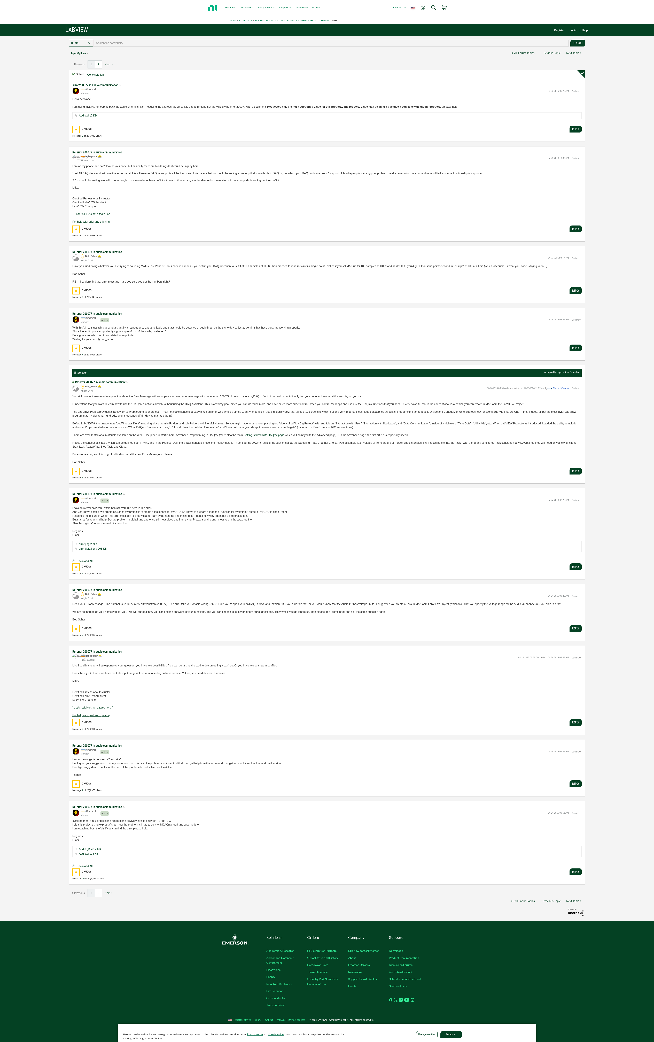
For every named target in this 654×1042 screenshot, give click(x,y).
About (352, 958)
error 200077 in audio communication (96, 85)
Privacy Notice (255, 1034)
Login (573, 30)
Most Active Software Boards (298, 20)
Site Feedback (398, 986)
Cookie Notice (276, 1034)
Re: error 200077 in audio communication (97, 152)
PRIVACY (281, 1019)
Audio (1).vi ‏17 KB (90, 849)
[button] (76, 129)
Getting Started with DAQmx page (264, 435)
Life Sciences (274, 991)
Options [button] (575, 91)
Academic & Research (280, 950)
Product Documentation (404, 958)
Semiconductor (276, 998)
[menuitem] (231, 8)
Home (233, 20)
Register (559, 30)
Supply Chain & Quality (362, 979)
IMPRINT (269, 1019)
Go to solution (95, 74)
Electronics (273, 969)
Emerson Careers (359, 965)
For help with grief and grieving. (91, 221)
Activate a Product (400, 972)
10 (83, 878)
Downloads (396, 950)
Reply (575, 129)
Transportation (275, 1005)
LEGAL (258, 1019)
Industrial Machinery (279, 984)
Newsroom (355, 972)
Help (585, 30)
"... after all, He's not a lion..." (92, 214)
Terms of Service (317, 972)
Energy (270, 976)
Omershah (575, 372)
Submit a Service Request (405, 979)
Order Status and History (322, 958)
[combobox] (331, 43)
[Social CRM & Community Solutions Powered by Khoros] (575, 912)
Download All (84, 561)
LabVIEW (324, 20)
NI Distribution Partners (322, 950)
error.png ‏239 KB (89, 544)
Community (245, 20)
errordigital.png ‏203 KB (93, 548)
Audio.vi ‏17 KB (88, 115)
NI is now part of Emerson (363, 950)
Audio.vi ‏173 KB (88, 853)
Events (352, 986)
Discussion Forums (266, 20)
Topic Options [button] (78, 53)
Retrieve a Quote (317, 965)
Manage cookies (297, 1019)
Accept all (451, 1034)
